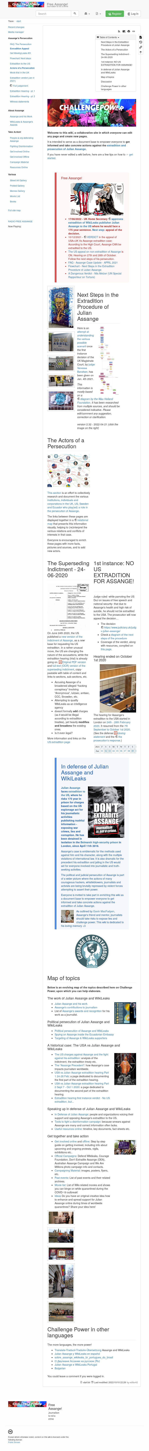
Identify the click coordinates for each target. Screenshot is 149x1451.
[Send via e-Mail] (124, 31)
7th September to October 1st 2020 (112, 727)
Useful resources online (68, 1129)
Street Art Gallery (18, 180)
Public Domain (14, 1442)
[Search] (75, 14)
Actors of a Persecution (22, 68)
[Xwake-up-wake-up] (61, 363)
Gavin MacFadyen (103, 911)
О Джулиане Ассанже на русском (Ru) (77, 1361)
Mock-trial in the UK (19, 72)
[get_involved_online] (125, 1147)
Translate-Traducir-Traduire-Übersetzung (78, 1350)
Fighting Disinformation (21, 146)
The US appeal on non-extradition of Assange (94, 251)
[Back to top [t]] (140, 52)
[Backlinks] (140, 46)
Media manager (16, 31)
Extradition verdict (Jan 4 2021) (22, 79)
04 (113, 751)
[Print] (128, 31)
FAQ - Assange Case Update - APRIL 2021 (93, 262)
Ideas (58, 1196)
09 (133, 751)
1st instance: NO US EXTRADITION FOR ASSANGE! (116, 63)
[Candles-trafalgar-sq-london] (61, 1312)
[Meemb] (61, 1281)
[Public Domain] (10, 1431)
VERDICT (92, 237)
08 (129, 751)
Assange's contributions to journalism (76, 1007)
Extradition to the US (20, 63)
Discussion (106, 81)
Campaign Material (19, 161)
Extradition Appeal (19, 48)
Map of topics (107, 76)
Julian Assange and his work (71, 1003)
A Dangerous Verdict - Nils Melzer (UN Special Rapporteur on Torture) (94, 275)
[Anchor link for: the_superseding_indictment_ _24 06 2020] (70, 575)
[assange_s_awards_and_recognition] (125, 1013)
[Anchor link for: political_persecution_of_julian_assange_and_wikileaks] (64, 1025)
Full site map (14, 210)
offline (85, 1141)
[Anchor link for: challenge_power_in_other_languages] (75, 1335)
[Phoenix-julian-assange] (61, 400)
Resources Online (19, 167)
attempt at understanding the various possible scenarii (85, 339)
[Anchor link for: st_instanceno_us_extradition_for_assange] (96, 587)
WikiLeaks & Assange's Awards (21, 123)
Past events (61, 1177)
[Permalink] (133, 31)
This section (54, 493)
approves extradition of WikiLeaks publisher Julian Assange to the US (95, 222)
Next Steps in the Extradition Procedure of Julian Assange (115, 43)
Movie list (60, 1185)
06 (121, 751)
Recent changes (16, 27)
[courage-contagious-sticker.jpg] (91, 951)
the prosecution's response (108, 738)
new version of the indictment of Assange (64, 638)
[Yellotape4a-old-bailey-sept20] (61, 380)
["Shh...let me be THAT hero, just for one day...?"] (61, 307)
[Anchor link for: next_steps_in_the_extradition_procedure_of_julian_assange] (101, 318)
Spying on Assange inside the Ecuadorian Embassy (84, 1034)
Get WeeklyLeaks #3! (20, 52)
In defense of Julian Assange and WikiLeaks (115, 71)
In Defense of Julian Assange (71, 1114)
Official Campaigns (65, 1156)
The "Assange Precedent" (69, 1065)
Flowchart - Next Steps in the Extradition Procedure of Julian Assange (91, 268)
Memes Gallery (17, 190)
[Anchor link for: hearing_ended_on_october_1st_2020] (107, 659)
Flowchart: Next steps (20, 58)
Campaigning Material (67, 1170)
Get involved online (66, 1141)
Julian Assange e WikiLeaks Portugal (76, 1364)
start (19, 21)
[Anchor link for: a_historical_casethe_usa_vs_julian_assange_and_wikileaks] (64, 1048)
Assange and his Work (21, 116)
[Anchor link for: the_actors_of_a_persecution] (79, 446)
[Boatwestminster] (61, 1236)
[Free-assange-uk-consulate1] (61, 1218)
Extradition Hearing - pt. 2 (22, 96)
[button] (87, 13)
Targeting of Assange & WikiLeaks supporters (81, 1038)
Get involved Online (19, 151)
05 (117, 751)
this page (106, 649)
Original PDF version (74, 662)
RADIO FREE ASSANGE (20, 221)
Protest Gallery (17, 185)
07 (125, 751)
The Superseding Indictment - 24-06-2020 (115, 55)
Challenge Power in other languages (113, 87)
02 (106, 751)
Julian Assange (70, 788)
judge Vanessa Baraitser (86, 368)
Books (13, 201)
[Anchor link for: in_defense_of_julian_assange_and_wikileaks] (89, 778)
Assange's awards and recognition (82, 1011)
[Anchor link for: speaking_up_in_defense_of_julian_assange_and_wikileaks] (132, 1108)
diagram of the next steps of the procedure (117, 636)
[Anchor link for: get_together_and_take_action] (90, 1136)
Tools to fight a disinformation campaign (77, 1121)
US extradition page (58, 742)
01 (102, 751)
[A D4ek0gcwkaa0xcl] (61, 342)
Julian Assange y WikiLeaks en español (77, 1353)
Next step (98, 230)
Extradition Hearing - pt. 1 (22, 90)
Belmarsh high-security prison (99, 842)
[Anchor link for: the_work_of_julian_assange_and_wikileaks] (111, 998)
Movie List (15, 196)
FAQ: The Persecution (20, 44)
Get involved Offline (19, 156)
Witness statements (19, 101)
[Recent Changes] (119, 31)
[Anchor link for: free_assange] (83, 177)
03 (110, 751)
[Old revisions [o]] (140, 42)
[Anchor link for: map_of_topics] (82, 977)
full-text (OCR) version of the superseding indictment (66, 667)
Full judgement (20, 85)
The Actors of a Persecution (114, 49)
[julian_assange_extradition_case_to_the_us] (125, 1068)
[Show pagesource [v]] (140, 37)
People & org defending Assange (21, 139)
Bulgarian (60, 1368)
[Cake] (61, 1254)
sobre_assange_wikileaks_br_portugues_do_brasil (84, 1357)
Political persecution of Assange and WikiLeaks (82, 1031)
